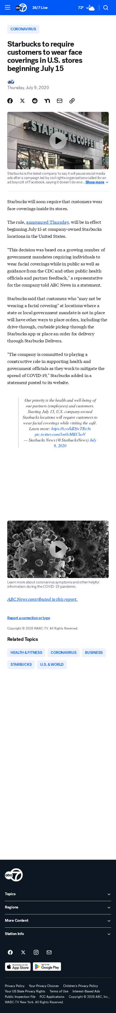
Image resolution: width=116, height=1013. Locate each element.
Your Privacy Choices (44, 986)
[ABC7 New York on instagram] (36, 952)
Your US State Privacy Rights (25, 991)
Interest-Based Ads (86, 991)
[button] (7, 7)
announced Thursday (47, 222)
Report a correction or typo (28, 618)
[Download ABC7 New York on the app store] (18, 966)
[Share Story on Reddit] (34, 100)
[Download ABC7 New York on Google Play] (47, 966)
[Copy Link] (72, 100)
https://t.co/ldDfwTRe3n (71, 428)
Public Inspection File (20, 996)
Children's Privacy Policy (80, 986)
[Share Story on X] (22, 100)
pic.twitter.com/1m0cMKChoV (60, 434)
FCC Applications (52, 996)
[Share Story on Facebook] (10, 100)
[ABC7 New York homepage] (21, 7)
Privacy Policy (15, 986)
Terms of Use (59, 991)
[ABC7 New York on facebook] (10, 952)
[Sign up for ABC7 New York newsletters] (49, 952)
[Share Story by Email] (59, 100)
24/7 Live (40, 7)
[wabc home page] (14, 874)
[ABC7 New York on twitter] (23, 952)
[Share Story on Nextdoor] (47, 100)
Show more (95, 182)
